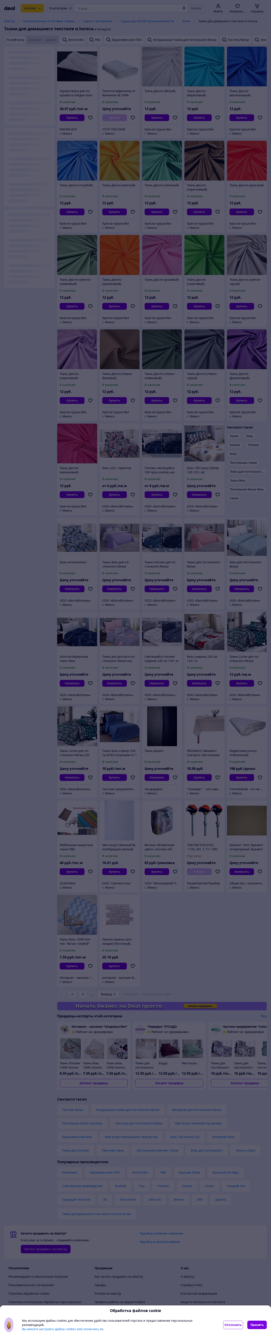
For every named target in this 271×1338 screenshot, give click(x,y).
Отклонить (233, 1325)
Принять (257, 1325)
